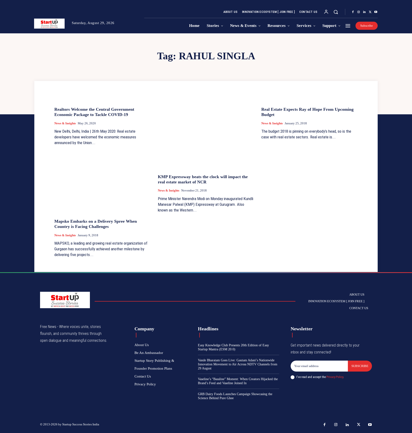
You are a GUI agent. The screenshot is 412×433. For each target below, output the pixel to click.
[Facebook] (353, 12)
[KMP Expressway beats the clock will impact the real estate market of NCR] (206, 134)
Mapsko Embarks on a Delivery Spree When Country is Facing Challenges (95, 224)
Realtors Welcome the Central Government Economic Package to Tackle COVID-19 (94, 112)
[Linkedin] (364, 12)
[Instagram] (358, 12)
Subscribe (359, 366)
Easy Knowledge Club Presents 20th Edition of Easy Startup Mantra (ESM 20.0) (233, 347)
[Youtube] (376, 12)
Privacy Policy (334, 377)
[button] (335, 12)
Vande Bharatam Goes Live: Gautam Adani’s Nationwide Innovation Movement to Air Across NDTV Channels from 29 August (237, 364)
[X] (370, 12)
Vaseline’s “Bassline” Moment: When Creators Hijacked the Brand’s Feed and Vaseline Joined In (238, 381)
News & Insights (65, 123)
